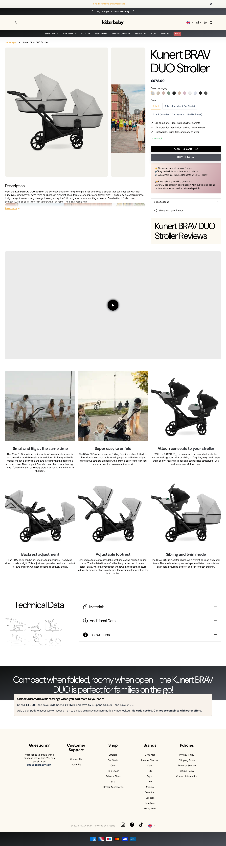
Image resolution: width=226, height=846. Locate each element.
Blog (153, 33)
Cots (84, 33)
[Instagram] (123, 825)
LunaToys (150, 803)
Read (11, 208)
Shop (113, 745)
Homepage (10, 42)
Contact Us (76, 759)
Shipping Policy (187, 760)
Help (163, 33)
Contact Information (186, 776)
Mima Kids (149, 754)
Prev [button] (92, 11)
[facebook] (132, 825)
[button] (137, 112)
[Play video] (113, 305)
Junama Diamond (150, 760)
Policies (187, 745)
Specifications (161, 201)
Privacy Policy (186, 754)
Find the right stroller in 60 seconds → (110, 3)
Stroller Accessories (113, 787)
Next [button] (134, 11)
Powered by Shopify (104, 825)
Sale (113, 781)
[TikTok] (141, 825)
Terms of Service (187, 765)
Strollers (50, 33)
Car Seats (68, 33)
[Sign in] (205, 22)
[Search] (15, 22)
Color (159, 88)
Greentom (150, 792)
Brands (138, 33)
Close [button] (211, 4)
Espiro (150, 776)
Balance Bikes (113, 776)
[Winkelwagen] (210, 22)
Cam (149, 765)
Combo (154, 100)
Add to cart (184, 149)
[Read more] (198, 22)
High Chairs (101, 33)
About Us (76, 764)
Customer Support (76, 747)
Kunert (149, 781)
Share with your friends (171, 210)
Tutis (149, 770)
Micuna (150, 787)
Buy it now (186, 157)
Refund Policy (187, 770)
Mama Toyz (150, 808)
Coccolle (150, 797)
